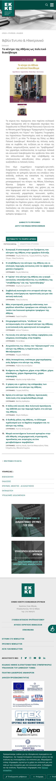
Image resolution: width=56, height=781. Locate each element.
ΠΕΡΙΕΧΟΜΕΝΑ (10, 244)
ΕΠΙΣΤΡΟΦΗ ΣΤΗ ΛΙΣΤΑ (12, 461)
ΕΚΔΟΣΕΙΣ (6, 481)
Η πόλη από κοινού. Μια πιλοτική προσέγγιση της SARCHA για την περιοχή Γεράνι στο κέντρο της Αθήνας (29, 409)
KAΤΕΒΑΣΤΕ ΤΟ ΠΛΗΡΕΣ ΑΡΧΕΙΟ (21, 239)
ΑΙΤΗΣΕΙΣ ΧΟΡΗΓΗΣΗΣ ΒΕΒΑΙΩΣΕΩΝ (28, 624)
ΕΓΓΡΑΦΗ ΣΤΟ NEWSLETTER (13, 638)
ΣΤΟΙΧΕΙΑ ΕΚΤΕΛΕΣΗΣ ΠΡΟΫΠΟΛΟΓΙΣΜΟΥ (28, 619)
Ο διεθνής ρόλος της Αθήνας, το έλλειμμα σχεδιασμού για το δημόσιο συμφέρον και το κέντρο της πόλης (27, 422)
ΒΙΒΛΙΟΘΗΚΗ (7, 477)
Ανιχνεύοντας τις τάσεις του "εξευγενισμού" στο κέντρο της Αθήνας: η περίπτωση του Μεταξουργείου (30, 348)
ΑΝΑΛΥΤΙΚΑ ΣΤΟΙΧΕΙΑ (29, 244)
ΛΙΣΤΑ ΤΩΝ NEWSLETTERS (12, 649)
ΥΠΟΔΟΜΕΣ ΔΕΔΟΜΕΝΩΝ (13, 495)
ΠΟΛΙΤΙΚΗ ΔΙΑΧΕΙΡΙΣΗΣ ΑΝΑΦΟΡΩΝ (18, 672)
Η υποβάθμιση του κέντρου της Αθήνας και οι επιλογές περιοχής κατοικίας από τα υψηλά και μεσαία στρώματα (29, 266)
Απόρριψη (39, 777)
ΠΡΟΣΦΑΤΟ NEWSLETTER (12, 643)
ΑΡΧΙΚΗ (4, 33)
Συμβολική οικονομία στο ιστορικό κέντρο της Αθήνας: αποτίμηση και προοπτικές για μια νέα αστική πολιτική (29, 293)
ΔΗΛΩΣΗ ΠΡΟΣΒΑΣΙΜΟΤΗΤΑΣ (15, 677)
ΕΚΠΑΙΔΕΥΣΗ (7, 490)
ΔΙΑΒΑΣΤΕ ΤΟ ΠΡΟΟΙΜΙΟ (29, 222)
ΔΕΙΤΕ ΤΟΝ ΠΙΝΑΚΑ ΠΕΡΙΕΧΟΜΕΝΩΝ (30, 226)
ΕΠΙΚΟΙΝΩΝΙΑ (28, 629)
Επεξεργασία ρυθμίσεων (17, 777)
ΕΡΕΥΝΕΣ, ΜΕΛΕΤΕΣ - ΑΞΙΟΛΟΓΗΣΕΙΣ (18, 486)
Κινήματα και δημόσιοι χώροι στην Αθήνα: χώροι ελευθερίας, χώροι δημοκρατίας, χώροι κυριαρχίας (29, 373)
